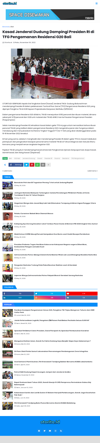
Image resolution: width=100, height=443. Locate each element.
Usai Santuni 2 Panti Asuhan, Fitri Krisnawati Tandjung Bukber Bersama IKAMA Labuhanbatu (53, 362)
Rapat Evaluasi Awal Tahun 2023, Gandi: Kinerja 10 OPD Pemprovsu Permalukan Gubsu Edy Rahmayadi (52, 383)
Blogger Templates (54, 439)
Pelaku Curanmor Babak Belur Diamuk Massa (33, 213)
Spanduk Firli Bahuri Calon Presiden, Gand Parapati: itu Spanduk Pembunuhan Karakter (51, 331)
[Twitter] (26, 165)
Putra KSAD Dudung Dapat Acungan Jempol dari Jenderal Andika (42, 372)
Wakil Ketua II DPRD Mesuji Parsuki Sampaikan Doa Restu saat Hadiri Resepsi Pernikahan (52, 234)
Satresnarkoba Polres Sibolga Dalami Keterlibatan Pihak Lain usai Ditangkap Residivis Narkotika (55, 255)
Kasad (40, 158)
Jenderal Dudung (29, 158)
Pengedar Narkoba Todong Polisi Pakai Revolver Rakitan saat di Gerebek (45, 265)
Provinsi (57, 158)
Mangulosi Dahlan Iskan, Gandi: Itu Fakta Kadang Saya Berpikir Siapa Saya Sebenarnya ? (52, 341)
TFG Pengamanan (78, 158)
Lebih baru (8, 171)
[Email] (42, 165)
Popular (7, 304)
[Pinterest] (32, 165)
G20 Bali (17, 158)
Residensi (65, 158)
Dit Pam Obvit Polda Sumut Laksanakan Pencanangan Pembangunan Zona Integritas (51, 351)
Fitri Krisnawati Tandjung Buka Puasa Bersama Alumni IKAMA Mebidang (44, 403)
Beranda (5, 27)
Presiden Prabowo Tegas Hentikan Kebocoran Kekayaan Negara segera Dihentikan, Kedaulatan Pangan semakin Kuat (50, 245)
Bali (12, 27)
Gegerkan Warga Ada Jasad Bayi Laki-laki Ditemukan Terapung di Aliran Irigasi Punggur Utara (55, 203)
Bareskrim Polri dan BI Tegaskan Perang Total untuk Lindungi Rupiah (43, 182)
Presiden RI (48, 158)
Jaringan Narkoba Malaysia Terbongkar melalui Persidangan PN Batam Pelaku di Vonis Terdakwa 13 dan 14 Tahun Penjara (52, 194)
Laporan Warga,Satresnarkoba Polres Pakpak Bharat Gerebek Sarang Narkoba (48, 275)
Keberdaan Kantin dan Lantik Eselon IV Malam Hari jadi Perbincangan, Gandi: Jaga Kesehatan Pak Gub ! (54, 394)
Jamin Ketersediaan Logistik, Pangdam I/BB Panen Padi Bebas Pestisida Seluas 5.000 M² (51, 320)
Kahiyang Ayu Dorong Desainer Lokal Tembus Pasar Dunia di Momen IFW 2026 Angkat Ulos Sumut (56, 224)
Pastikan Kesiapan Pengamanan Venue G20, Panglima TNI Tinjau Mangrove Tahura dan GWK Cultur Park (54, 311)
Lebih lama (92, 171)
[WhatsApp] (37, 165)
